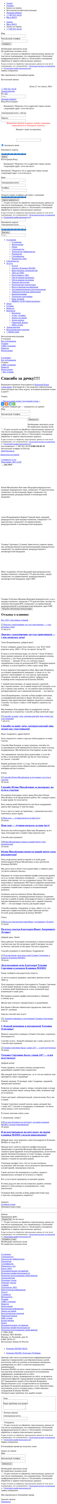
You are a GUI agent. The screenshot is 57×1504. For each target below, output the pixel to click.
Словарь (5, 1285)
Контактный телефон (10, 38)
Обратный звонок (9, 1316)
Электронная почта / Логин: (14, 113)
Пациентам (6, 1261)
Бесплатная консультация (12, 1313)
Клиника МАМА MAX (16, 1348)
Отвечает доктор (8, 1283)
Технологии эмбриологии (13, 1259)
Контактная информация (12, 1309)
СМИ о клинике (8, 346)
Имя (3, 33)
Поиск (4, 1323)
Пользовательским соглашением (42, 66)
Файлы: (4, 1214)
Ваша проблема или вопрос (15, 1403)
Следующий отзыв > (30, 401)
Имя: (3, 177)
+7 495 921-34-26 (14, 15)
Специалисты (7, 1257)
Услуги (4, 1292)
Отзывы (10, 5)
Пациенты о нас (8, 1266)
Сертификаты (7, 1264)
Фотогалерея (7, 350)
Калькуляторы (7, 1320)
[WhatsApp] (13, 404)
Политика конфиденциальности (15, 1273)
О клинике (6, 358)
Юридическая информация (13, 1290)
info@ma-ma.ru (7, 451)
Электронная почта (12, 1416)
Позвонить (6, 1502)
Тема (5, 1398)
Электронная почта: (10, 182)
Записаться (6, 1464)
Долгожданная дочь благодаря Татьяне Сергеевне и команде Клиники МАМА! (24, 966)
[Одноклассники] (6, 404)
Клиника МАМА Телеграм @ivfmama (23, 1353)
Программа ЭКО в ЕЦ (11, 462)
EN (6, 93)
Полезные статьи (8, 1280)
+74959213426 (12, 332)
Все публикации (8, 341)
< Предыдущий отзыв (11, 401)
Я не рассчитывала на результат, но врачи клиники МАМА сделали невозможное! (25, 1133)
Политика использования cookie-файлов (19, 1275)
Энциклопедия (8, 91)
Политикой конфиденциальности (17, 68)
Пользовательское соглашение (14, 1271)
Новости (5, 348)
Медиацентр (6, 1297)
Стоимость (6, 1294)
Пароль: (4, 118)
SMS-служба (6, 1318)
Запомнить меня (11, 145)
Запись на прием (8, 1311)
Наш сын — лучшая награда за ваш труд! (25, 825)
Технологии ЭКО (9, 1287)
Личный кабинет (8, 99)
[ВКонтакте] (2, 404)
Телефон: (5, 188)
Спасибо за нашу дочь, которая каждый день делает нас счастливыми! (27, 727)
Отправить (6, 44)
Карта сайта (6, 1268)
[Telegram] (10, 404)
